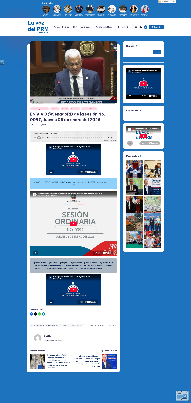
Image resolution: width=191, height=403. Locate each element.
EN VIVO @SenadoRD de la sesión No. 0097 (45, 325)
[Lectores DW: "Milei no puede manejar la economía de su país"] (152, 204)
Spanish (164, 1)
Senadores (75, 109)
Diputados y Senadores (40, 109)
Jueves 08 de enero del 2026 (72, 325)
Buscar (130, 45)
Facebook (132, 110)
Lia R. (47, 335)
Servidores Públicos (89, 109)
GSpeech (113, 140)
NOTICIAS (55, 109)
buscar (157, 52)
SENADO (65, 109)
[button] (156, 27)
